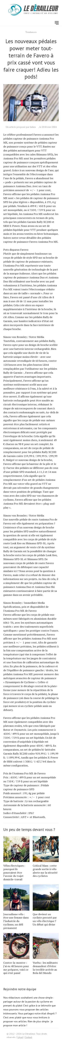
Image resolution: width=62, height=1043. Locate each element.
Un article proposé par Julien (21, 126)
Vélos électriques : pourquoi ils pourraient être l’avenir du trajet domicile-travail (14, 872)
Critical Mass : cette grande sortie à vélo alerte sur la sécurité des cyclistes (45, 871)
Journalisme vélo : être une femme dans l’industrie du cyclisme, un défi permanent (16, 921)
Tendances (31, 32)
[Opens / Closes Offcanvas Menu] (56, 23)
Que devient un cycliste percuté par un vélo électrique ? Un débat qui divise (45, 919)
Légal (20, 1037)
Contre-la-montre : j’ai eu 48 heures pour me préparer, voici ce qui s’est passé (16, 968)
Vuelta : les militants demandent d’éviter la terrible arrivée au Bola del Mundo (45, 968)
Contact (28, 1037)
